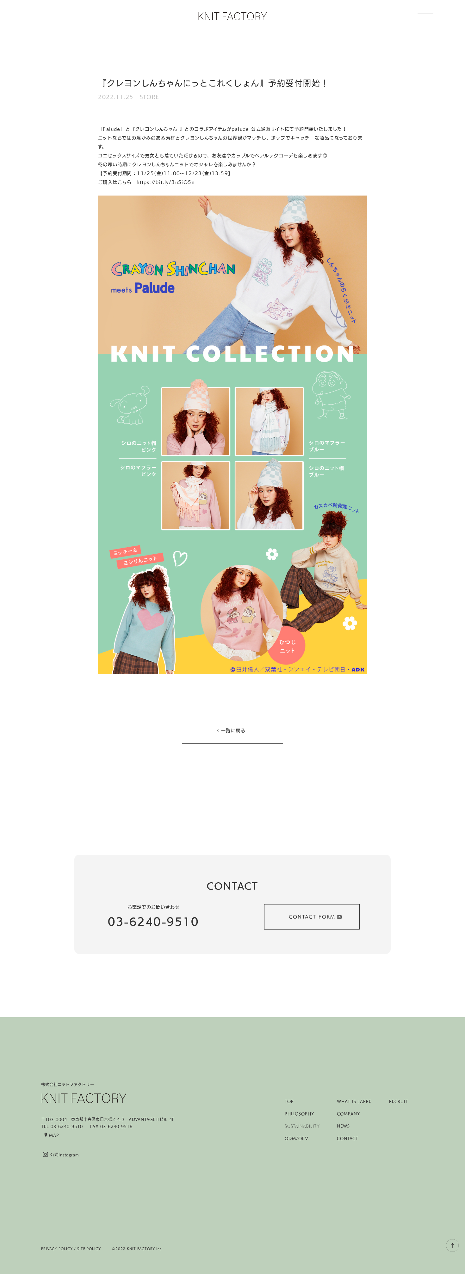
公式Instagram (64, 1154)
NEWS (343, 1126)
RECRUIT (398, 1101)
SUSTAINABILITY (302, 1126)
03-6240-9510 (153, 922)
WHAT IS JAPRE (354, 1101)
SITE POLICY (89, 1248)
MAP (54, 1135)
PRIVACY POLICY (57, 1248)
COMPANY (348, 1114)
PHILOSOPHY (299, 1114)
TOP (289, 1101)
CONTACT (347, 1138)
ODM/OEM (297, 1138)
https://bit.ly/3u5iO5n (166, 182)
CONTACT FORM (312, 917)
